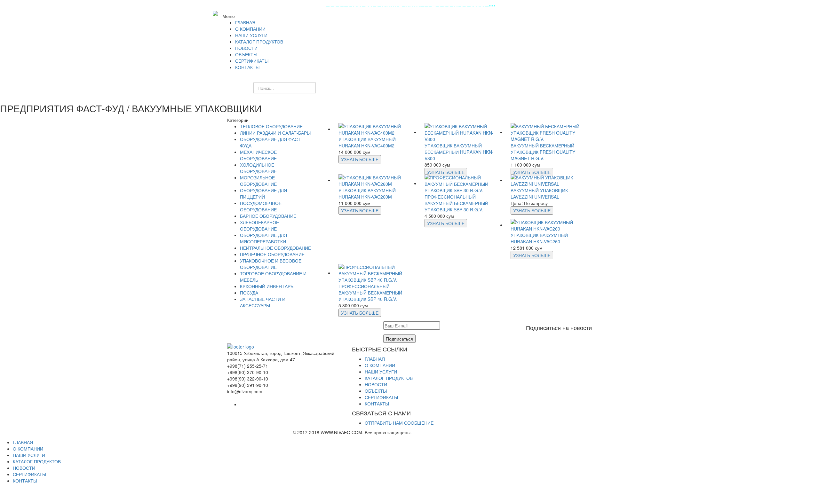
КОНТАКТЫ (377, 403)
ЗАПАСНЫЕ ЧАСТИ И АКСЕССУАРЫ (262, 302)
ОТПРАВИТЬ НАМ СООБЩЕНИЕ (399, 423)
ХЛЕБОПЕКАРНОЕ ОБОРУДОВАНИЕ (259, 225)
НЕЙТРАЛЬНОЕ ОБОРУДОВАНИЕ (275, 248)
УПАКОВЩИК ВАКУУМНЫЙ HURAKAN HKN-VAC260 (539, 238)
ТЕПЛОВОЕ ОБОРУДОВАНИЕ (271, 126)
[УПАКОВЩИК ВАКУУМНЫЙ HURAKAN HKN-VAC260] (549, 225)
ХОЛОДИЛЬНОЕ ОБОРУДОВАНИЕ (258, 167)
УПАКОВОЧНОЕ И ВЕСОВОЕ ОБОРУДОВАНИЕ (270, 263)
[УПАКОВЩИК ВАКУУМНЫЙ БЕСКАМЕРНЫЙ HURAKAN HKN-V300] (463, 132)
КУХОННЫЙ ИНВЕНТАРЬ (266, 286)
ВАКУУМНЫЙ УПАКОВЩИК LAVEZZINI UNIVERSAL (539, 193)
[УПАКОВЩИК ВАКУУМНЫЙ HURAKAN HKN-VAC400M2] (376, 129)
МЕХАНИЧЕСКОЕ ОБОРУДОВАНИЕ (258, 155)
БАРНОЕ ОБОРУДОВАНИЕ (268, 216)
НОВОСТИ (376, 384)
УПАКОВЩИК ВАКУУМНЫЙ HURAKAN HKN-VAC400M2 (367, 142)
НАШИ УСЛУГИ (381, 371)
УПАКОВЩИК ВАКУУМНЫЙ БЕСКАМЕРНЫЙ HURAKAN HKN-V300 (459, 151)
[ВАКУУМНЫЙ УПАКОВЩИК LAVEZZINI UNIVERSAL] (549, 180)
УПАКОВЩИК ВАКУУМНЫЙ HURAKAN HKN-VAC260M (367, 193)
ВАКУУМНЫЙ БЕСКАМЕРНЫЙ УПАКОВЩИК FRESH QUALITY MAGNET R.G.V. (543, 151)
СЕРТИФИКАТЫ (381, 397)
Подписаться (399, 338)
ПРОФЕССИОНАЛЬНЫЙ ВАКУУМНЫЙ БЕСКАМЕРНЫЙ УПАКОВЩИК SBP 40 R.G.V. (370, 292)
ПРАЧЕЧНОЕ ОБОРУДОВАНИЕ (272, 254)
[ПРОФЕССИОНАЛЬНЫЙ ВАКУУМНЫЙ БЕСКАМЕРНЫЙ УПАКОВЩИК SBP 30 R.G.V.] (463, 183)
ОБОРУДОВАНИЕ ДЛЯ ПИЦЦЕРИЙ (263, 193)
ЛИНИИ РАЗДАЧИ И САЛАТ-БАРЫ (275, 133)
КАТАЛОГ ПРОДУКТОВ (389, 378)
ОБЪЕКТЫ (376, 391)
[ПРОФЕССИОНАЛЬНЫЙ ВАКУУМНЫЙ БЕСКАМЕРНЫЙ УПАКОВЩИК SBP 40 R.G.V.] (376, 273)
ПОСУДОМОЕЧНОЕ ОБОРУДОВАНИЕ (261, 206)
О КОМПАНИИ (380, 365)
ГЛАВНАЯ (375, 359)
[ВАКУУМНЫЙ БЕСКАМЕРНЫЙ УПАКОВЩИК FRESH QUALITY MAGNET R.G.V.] (549, 132)
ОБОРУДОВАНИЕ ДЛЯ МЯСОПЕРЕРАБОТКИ (263, 238)
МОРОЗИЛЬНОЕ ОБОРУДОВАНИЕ (258, 180)
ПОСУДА (249, 292)
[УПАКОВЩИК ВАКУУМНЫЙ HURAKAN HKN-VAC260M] (376, 180)
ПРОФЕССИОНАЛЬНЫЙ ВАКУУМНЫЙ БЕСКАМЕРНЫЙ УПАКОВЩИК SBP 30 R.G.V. (456, 203)
